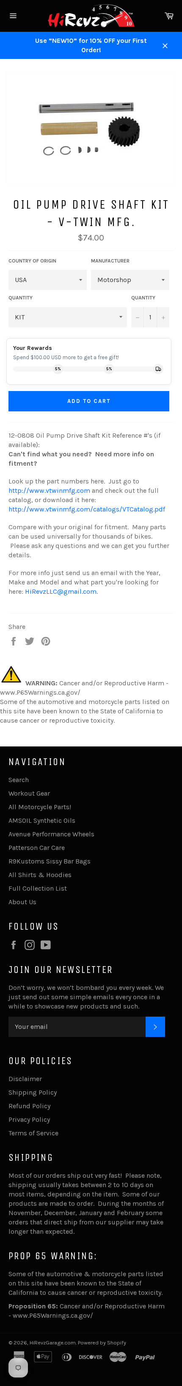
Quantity (143, 298)
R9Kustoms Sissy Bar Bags (49, 861)
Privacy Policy (29, 1119)
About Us (22, 902)
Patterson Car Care (36, 848)
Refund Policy (29, 1106)
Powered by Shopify (102, 1342)
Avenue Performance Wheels (51, 834)
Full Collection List (37, 888)
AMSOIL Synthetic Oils (41, 820)
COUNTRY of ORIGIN (32, 261)
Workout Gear (29, 793)
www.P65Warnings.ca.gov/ (53, 1315)
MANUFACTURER (110, 261)
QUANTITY (20, 298)
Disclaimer (25, 1079)
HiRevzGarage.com (53, 1342)
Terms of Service (33, 1133)
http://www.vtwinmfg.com (49, 490)
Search (18, 780)
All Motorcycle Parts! (39, 807)
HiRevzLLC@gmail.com (61, 591)
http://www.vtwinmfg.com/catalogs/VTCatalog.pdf (86, 509)
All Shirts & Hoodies (40, 875)
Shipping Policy (32, 1092)
